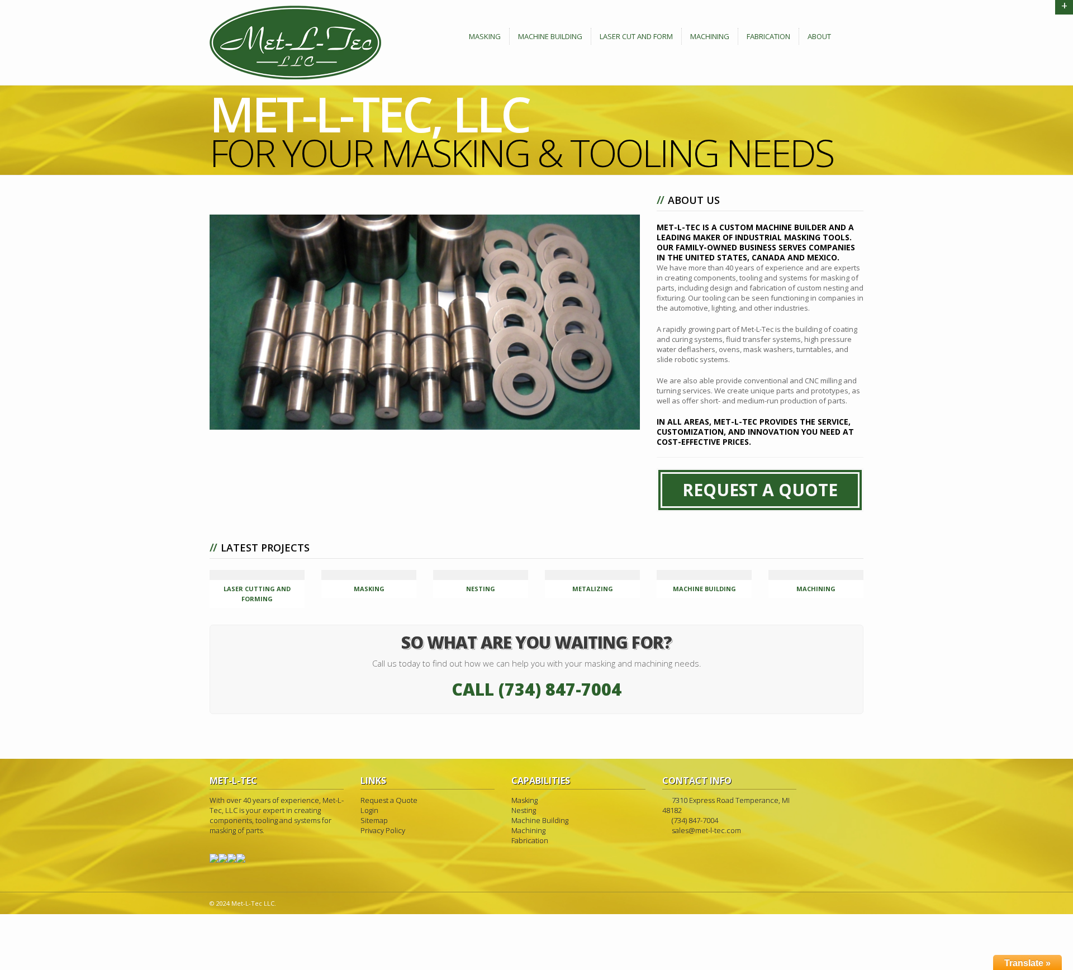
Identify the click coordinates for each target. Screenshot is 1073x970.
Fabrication (768, 36)
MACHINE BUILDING (704, 588)
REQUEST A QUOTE (760, 489)
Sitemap (374, 820)
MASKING (369, 588)
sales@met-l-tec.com (706, 830)
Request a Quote (388, 800)
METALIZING (592, 588)
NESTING (480, 588)
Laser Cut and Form (636, 36)
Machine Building (550, 36)
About (819, 36)
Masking (485, 36)
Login (369, 810)
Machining (709, 36)
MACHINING (815, 588)
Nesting (523, 810)
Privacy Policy (382, 830)
